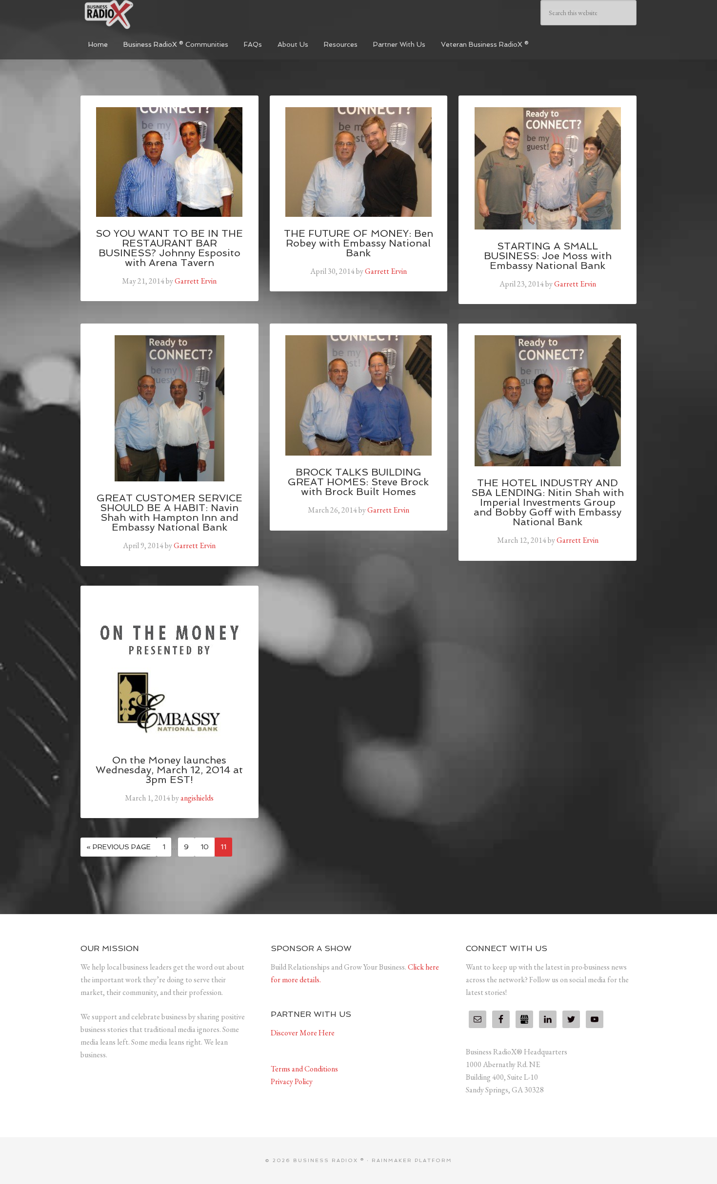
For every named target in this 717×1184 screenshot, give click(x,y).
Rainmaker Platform (412, 1160)
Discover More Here (303, 1033)
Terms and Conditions (304, 1069)
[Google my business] (524, 1019)
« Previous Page (118, 847)
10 (204, 847)
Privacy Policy (292, 1081)
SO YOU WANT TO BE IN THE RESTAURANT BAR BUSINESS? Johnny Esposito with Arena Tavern (169, 248)
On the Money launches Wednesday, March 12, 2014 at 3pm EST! (169, 769)
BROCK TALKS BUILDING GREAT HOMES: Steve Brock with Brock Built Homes (358, 481)
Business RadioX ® (153, 14)
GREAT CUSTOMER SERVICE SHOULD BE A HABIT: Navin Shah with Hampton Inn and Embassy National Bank (169, 512)
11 (223, 847)
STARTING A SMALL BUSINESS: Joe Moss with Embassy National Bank (548, 255)
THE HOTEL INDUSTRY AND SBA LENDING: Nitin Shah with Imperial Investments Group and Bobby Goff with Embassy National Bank (547, 502)
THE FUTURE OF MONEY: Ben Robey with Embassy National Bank (358, 243)
